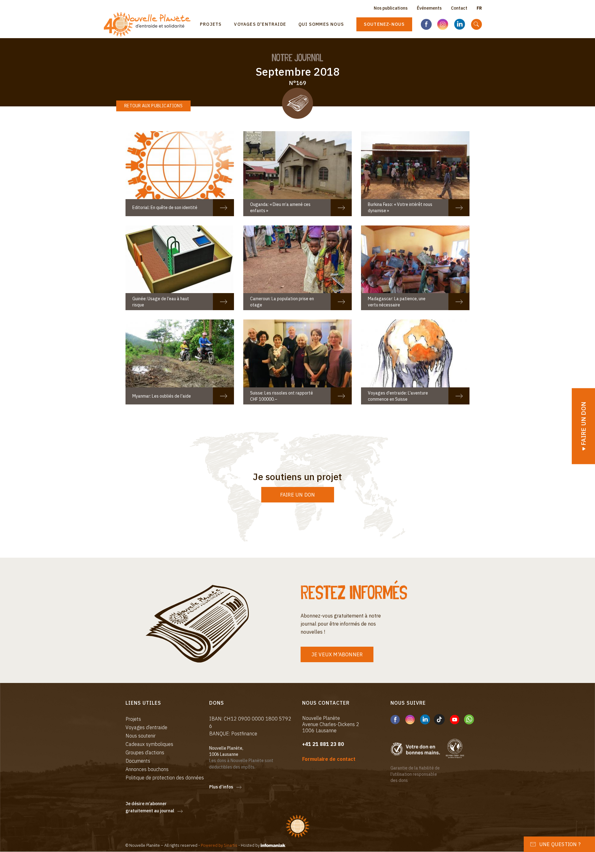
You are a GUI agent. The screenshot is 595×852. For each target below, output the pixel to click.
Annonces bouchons (147, 769)
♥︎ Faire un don (583, 426)
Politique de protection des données (165, 777)
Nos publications (391, 8)
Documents (138, 761)
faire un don (297, 495)
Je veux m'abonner (337, 654)
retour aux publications (153, 106)
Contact (459, 8)
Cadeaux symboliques (149, 744)
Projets (211, 24)
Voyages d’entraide (146, 727)
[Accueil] (149, 24)
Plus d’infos (221, 787)
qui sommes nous (321, 24)
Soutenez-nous (384, 24)
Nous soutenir (141, 736)
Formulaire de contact (328, 759)
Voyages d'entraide (260, 24)
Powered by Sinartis (219, 845)
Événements (429, 8)
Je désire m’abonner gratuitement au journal (150, 807)
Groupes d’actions (145, 752)
